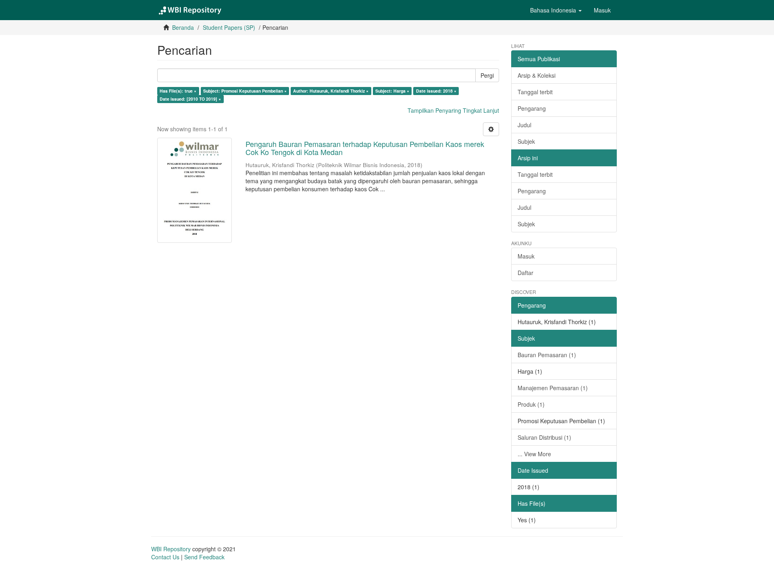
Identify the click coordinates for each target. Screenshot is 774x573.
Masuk (526, 256)
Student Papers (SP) (229, 27)
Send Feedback (204, 557)
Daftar (525, 273)
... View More (534, 454)
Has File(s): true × (178, 91)
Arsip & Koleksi (537, 75)
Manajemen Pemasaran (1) (553, 388)
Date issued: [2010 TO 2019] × (190, 99)
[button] (556, 10)
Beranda (183, 27)
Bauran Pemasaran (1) (547, 355)
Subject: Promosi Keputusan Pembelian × (245, 91)
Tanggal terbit (535, 92)
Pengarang (532, 108)
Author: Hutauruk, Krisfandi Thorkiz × (330, 91)
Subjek (526, 141)
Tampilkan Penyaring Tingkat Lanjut (453, 110)
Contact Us (165, 557)
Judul (524, 125)
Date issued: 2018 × (436, 91)
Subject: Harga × (392, 91)
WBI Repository (171, 549)
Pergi (487, 75)
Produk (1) (531, 404)
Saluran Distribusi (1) (544, 437)
